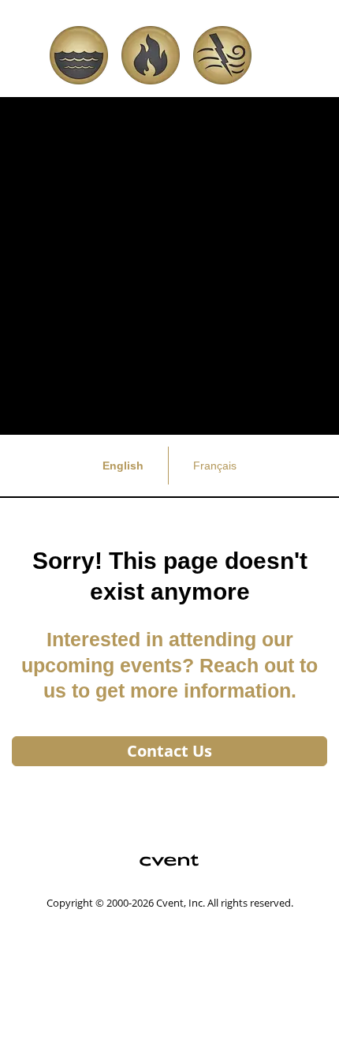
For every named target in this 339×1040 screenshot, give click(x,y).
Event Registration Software (93, 966)
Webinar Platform (66, 984)
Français (215, 465)
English (122, 465)
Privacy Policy (55, 1002)
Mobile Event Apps (69, 948)
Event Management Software (96, 929)
